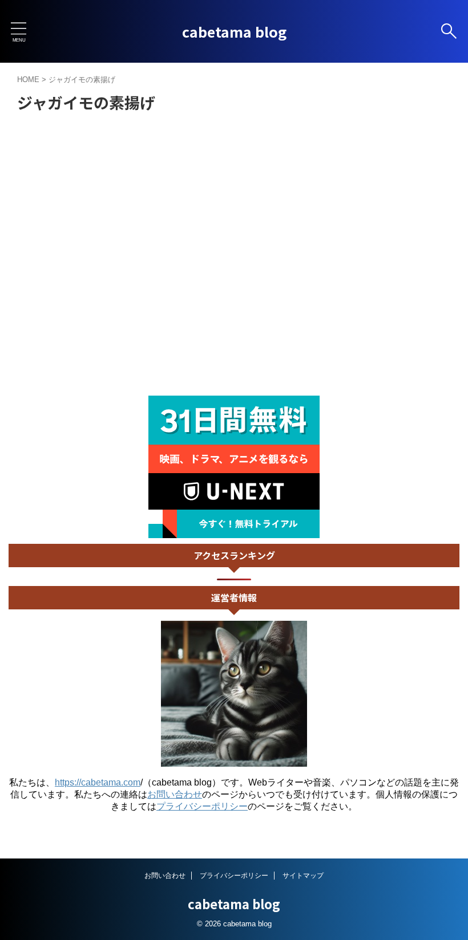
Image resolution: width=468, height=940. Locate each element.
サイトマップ (303, 876)
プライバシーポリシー (202, 806)
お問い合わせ (174, 794)
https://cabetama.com (97, 782)
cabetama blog (234, 31)
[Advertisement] (234, 310)
